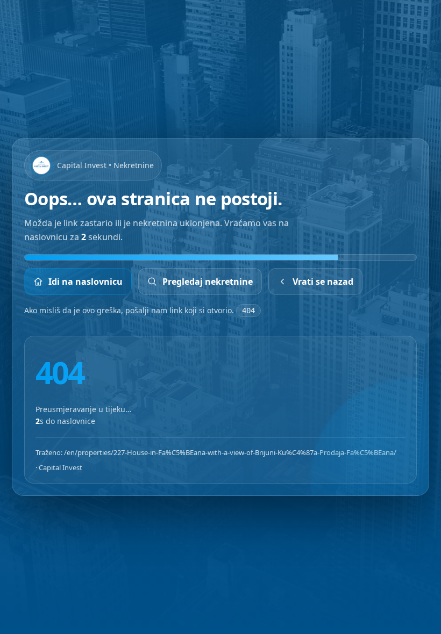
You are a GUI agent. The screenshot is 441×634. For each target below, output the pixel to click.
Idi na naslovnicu (85, 281)
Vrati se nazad (323, 281)
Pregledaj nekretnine (207, 281)
